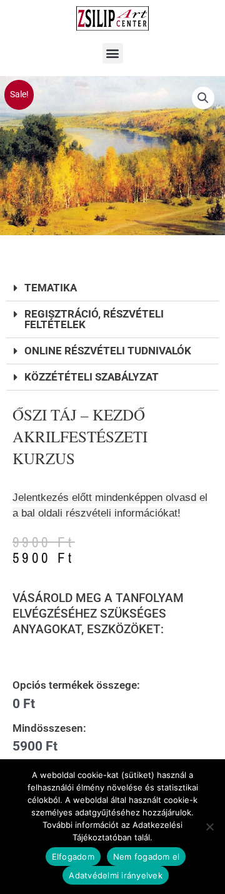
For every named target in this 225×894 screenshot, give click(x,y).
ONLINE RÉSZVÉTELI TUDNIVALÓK (107, 350)
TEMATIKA (50, 287)
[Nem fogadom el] (209, 826)
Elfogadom (73, 857)
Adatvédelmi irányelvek (115, 875)
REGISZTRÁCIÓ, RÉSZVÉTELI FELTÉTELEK (94, 319)
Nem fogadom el (146, 857)
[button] (112, 53)
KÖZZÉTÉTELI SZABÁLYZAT (91, 377)
